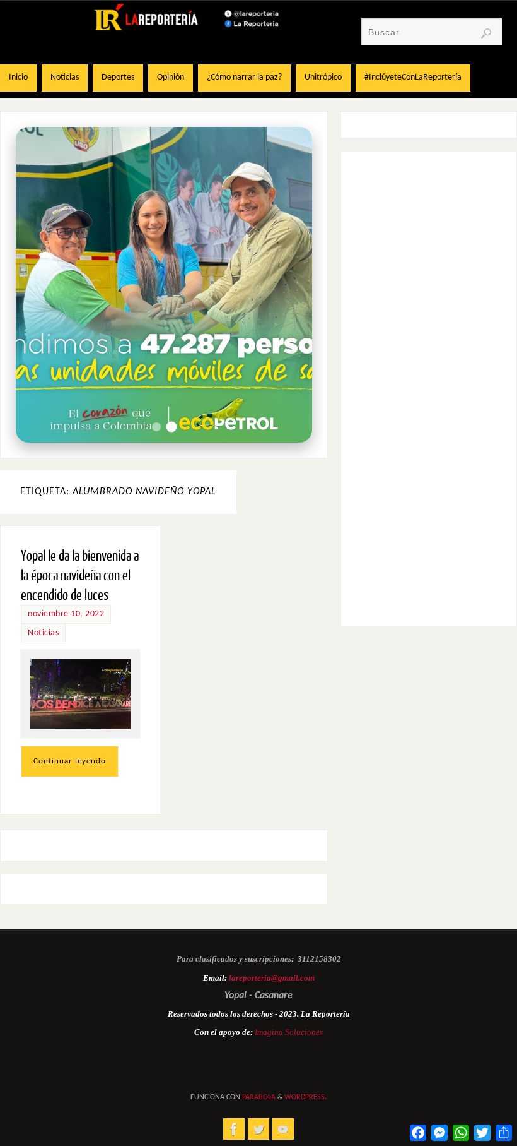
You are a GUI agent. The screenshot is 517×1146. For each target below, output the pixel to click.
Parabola (259, 1097)
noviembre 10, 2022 (66, 614)
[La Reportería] (234, 1129)
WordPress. (305, 1097)
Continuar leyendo (69, 761)
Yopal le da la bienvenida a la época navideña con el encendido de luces (80, 575)
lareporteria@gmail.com (272, 977)
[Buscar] (486, 33)
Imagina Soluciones (289, 1032)
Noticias (43, 633)
